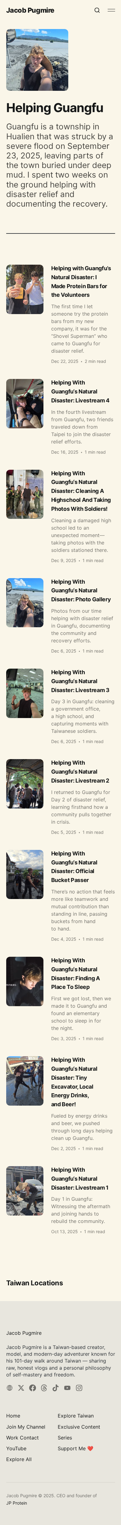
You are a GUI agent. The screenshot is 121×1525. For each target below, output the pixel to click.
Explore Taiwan (76, 1416)
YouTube (16, 1448)
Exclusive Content (79, 1427)
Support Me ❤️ (75, 1448)
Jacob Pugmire (30, 10)
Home (13, 1416)
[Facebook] (32, 1387)
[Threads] (44, 1387)
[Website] (9, 1387)
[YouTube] (67, 1388)
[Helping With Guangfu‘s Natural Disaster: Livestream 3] (60, 706)
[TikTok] (55, 1387)
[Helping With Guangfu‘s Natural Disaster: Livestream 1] (60, 1199)
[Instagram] (79, 1387)
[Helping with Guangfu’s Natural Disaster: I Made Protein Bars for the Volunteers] (60, 314)
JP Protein (16, 1503)
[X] (21, 1387)
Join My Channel (25, 1427)
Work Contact (22, 1438)
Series (65, 1438)
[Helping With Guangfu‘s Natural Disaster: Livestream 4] (60, 416)
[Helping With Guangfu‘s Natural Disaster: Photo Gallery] (60, 615)
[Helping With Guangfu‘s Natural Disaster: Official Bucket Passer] (60, 895)
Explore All (19, 1459)
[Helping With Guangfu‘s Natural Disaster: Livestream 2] (60, 796)
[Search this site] (97, 10)
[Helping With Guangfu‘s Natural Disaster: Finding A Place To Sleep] (60, 998)
